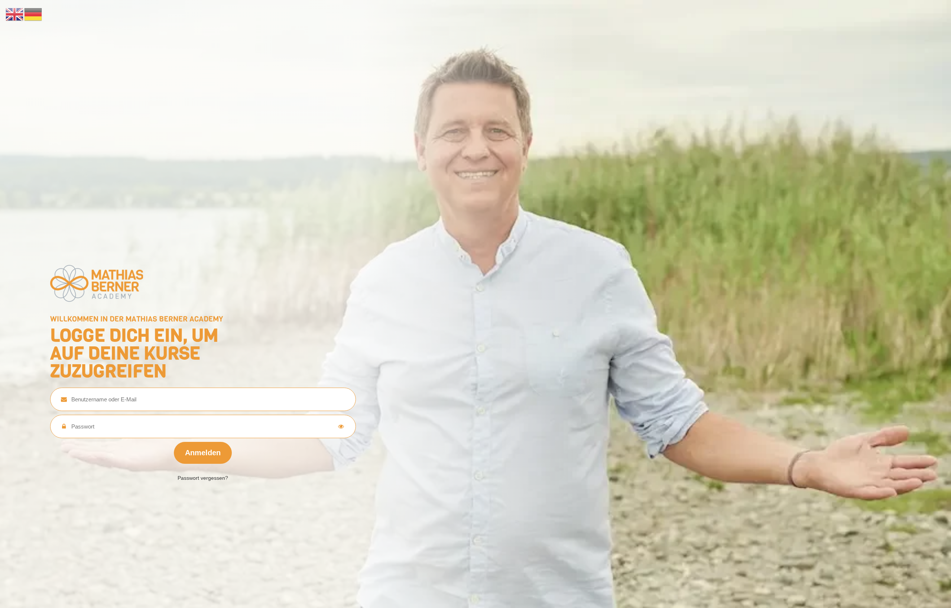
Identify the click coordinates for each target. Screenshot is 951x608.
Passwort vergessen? (203, 478)
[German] (33, 13)
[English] (15, 13)
